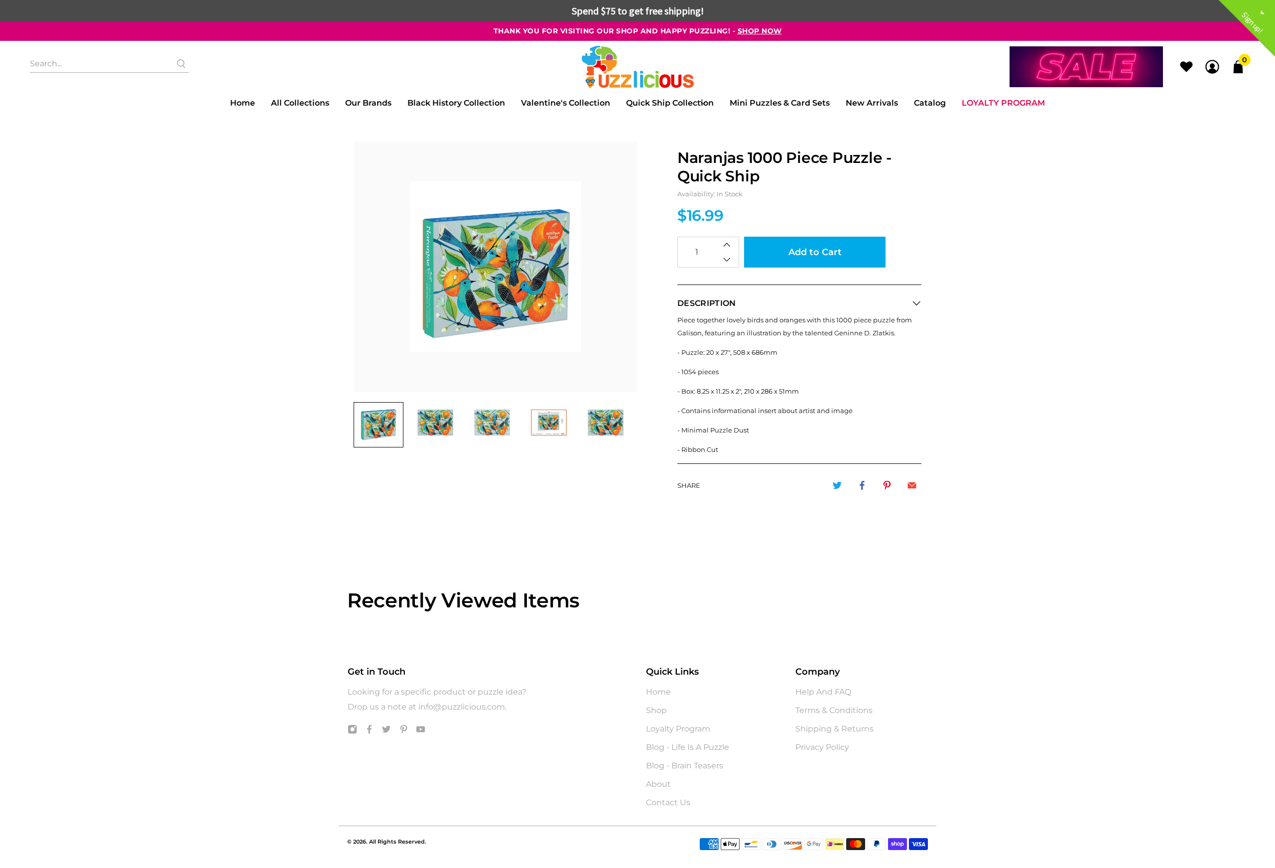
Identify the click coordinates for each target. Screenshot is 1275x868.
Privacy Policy (822, 747)
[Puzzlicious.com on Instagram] (352, 731)
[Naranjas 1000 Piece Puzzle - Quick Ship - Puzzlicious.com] (495, 266)
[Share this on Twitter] (837, 485)
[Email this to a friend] (911, 485)
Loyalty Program (1003, 103)
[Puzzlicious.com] (638, 67)
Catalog (930, 103)
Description (706, 303)
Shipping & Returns (834, 728)
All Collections (300, 103)
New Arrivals (872, 103)
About (658, 784)
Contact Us (668, 802)
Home (242, 103)
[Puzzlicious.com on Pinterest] (403, 731)
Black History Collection (456, 103)
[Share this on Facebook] (862, 485)
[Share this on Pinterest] (887, 485)
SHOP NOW (760, 30)
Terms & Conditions (834, 710)
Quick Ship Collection (670, 103)
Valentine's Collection (565, 103)
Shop (656, 710)
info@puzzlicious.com (461, 707)
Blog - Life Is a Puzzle (687, 747)
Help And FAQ (823, 692)
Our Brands (368, 103)
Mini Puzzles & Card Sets (780, 103)
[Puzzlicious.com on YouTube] (420, 731)
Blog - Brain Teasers (684, 765)
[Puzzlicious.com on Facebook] (369, 731)
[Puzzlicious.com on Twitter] (386, 731)
